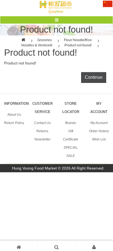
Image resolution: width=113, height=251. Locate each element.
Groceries (44, 40)
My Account (99, 123)
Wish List (99, 139)
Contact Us (42, 123)
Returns (42, 131)
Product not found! (78, 45)
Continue (94, 77)
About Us (14, 115)
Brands (70, 123)
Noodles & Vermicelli (36, 45)
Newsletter (42, 139)
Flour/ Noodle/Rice (78, 40)
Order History (99, 131)
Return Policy (14, 123)
